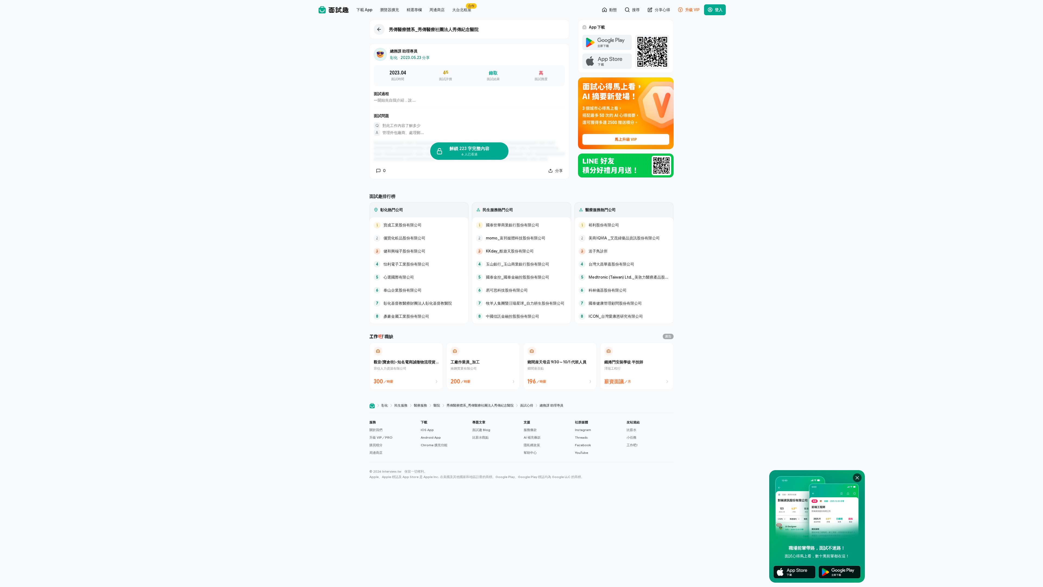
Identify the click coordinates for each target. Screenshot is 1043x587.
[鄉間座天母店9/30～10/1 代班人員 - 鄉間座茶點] (560, 366)
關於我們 (375, 430)
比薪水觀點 (480, 437)
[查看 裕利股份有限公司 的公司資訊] (624, 225)
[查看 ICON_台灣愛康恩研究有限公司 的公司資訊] (624, 316)
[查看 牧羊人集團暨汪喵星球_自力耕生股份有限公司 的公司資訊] (521, 303)
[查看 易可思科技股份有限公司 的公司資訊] (521, 290)
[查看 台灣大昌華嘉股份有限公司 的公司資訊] (624, 264)
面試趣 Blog (481, 430)
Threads (581, 437)
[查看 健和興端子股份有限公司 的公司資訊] (418, 251)
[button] (392, 437)
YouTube (581, 453)
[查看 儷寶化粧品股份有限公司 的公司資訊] (418, 238)
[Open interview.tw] (372, 405)
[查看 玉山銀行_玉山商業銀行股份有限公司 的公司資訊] (521, 264)
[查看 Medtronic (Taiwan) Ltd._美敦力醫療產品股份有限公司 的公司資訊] (624, 277)
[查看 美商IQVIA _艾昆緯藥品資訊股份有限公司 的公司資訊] (624, 238)
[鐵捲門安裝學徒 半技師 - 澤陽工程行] (637, 366)
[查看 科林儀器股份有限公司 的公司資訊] (624, 290)
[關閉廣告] (857, 477)
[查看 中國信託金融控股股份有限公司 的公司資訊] (521, 316)
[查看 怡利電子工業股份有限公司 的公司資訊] (418, 264)
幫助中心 (530, 453)
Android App (431, 437)
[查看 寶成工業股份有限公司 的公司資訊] (418, 225)
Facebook (583, 445)
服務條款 (530, 430)
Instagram (583, 430)
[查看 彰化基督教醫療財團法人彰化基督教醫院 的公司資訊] (418, 303)
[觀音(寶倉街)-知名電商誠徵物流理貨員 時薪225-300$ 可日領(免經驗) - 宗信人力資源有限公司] (406, 366)
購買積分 (375, 445)
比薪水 (631, 430)
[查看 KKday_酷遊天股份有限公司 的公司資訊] (521, 251)
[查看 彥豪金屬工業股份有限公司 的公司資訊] (418, 316)
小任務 (631, 437)
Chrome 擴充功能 (434, 445)
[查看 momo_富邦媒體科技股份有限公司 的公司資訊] (521, 238)
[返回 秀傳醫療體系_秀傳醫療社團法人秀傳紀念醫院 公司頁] (469, 29)
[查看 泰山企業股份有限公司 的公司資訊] (418, 290)
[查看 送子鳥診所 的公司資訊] (624, 251)
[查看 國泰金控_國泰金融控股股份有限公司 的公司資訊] (521, 277)
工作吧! (632, 445)
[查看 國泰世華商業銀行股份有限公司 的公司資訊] (521, 225)
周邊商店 (375, 453)
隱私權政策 (532, 445)
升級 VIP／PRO (380, 437)
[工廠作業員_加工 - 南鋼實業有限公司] (483, 366)
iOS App (427, 430)
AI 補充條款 (532, 437)
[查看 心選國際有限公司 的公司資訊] (418, 277)
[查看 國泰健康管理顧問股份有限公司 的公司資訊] (624, 303)
